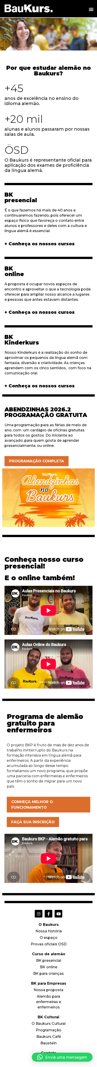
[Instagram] (38, 914)
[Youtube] (58, 914)
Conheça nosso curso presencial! (44, 562)
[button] (91, 9)
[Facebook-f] (48, 914)
